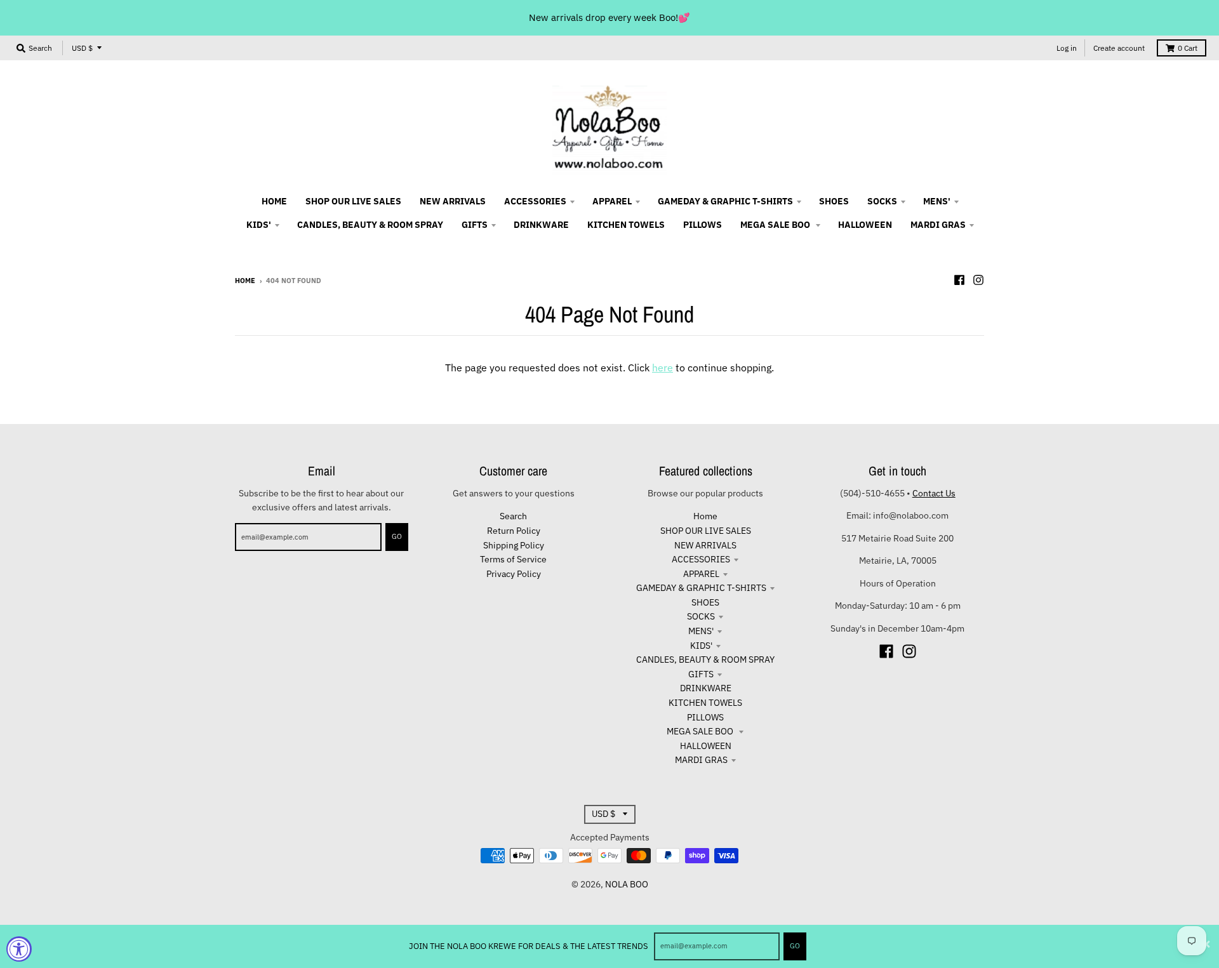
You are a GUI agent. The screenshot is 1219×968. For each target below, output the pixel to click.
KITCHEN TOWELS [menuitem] (626, 224)
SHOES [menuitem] (834, 201)
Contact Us (934, 493)
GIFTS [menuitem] (475, 224)
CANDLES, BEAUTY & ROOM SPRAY (705, 659)
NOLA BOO (626, 884)
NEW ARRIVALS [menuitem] (453, 201)
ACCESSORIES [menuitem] (535, 201)
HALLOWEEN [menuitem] (865, 224)
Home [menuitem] (274, 201)
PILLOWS (705, 717)
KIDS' (701, 645)
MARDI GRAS (701, 760)
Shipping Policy (513, 545)
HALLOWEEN (705, 746)
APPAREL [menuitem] (612, 201)
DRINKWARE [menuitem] (541, 224)
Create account (1119, 48)
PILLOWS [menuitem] (702, 224)
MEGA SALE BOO (701, 731)
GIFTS (701, 674)
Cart (1187, 48)
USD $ (82, 48)
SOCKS (701, 616)
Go (795, 945)
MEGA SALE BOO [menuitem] (776, 224)
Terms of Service (513, 559)
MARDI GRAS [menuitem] (938, 224)
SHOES (705, 602)
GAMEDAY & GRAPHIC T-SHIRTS (701, 587)
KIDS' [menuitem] (258, 224)
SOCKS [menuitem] (882, 201)
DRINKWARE (705, 688)
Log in (1066, 48)
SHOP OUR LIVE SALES (705, 530)
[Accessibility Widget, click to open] (19, 949)
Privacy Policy (513, 574)
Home (245, 280)
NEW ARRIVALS (705, 545)
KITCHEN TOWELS (705, 702)
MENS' (701, 631)
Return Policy (513, 530)
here (662, 367)
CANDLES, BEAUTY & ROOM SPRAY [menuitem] (370, 224)
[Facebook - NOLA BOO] (959, 280)
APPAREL (701, 574)
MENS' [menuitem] (936, 201)
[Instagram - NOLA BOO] (978, 280)
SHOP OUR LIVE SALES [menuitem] (353, 201)
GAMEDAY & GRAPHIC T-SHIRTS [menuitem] (725, 201)
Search (513, 516)
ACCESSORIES (701, 559)
